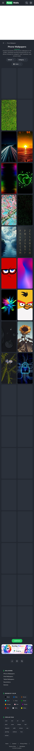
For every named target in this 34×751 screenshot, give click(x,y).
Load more (17, 640)
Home (6, 743)
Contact (14, 743)
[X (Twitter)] (22, 661)
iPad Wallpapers (8, 676)
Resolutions (7, 682)
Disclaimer (22, 746)
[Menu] (3, 3)
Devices (5, 685)
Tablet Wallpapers (8, 679)
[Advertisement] (17, 23)
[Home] (3, 43)
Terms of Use (12, 746)
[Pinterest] (17, 661)
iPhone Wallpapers (9, 673)
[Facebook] (12, 661)
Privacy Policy (23, 743)
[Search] (26, 3)
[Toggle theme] (31, 3)
